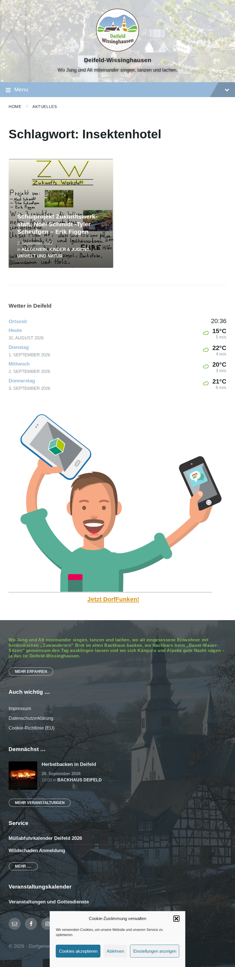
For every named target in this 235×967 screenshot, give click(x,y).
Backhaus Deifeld (79, 780)
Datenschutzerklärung (31, 718)
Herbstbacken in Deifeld (69, 764)
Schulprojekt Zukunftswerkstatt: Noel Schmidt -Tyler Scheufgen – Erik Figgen (57, 224)
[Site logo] (117, 50)
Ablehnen (115, 951)
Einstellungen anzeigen (154, 951)
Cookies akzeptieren (78, 951)
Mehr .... (23, 866)
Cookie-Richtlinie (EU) (31, 728)
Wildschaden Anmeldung (37, 850)
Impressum (20, 708)
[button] (176, 918)
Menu (21, 90)
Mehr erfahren (31, 671)
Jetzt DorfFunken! (113, 599)
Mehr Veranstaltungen (39, 803)
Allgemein (34, 249)
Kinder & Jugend (69, 249)
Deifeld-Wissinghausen (117, 60)
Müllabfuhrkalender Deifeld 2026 (45, 838)
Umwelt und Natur (39, 256)
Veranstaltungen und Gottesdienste (49, 902)
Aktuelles (44, 106)
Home (15, 106)
